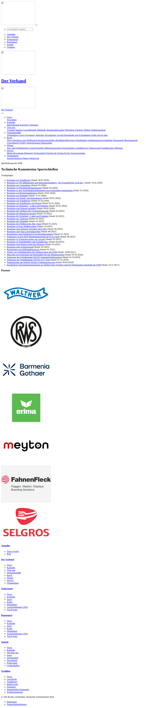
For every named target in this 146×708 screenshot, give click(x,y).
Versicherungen (33, 143)
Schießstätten (81, 140)
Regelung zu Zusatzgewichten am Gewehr (26, 239)
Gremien (11, 130)
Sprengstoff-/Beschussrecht (125, 140)
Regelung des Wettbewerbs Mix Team (24, 224)
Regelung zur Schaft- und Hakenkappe (24, 198)
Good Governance (27, 135)
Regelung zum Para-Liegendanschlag (23, 231)
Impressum (12, 702)
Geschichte (12, 679)
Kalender (11, 567)
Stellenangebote (98, 130)
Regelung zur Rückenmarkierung (22, 193)
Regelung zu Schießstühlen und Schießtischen (27, 242)
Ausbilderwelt (81, 148)
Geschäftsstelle (30, 130)
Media (10, 153)
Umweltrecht (13, 143)
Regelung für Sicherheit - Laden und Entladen (27, 216)
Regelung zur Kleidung (17, 195)
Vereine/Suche (63, 153)
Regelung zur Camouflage (19, 185)
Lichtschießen (13, 665)
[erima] (26, 426)
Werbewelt (34, 158)
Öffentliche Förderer (74, 130)
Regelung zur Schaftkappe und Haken (24, 203)
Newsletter (12, 120)
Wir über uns (12, 652)
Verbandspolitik (14, 573)
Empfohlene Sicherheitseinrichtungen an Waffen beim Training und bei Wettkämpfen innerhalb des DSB (54, 265)
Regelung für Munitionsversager (21, 213)
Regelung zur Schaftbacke (19, 180)
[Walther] (26, 311)
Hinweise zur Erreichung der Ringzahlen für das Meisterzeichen (35, 254)
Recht (9, 575)
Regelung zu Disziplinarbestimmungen (24, 188)
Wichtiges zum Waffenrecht (25, 140)
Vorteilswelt (51, 153)
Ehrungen (11, 687)
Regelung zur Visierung (17, 218)
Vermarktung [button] (13, 156)
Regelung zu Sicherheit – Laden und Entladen (27, 206)
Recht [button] (9, 138)
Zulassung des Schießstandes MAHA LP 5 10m (28, 260)
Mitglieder (42, 130)
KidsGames (12, 663)
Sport (9, 599)
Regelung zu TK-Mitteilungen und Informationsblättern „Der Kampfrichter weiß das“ (45, 183)
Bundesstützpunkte (56, 130)
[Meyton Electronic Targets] (26, 464)
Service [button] (10, 150)
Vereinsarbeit (39, 153)
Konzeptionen (68, 148)
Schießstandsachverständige (100, 140)
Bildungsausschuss (53, 148)
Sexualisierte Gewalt (54, 135)
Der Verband (13, 80)
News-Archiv (13, 551)
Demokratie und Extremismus (77, 135)
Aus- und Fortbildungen (18, 148)
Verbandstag (13, 135)
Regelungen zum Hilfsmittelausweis (23, 249)
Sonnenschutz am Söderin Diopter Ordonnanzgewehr (31, 262)
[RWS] (26, 349)
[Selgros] (26, 540)
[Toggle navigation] (2, 113)
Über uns (11, 570)
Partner (25, 158)
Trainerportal (94, 148)
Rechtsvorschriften (46, 140)
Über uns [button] (11, 127)
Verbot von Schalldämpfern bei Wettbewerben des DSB (32, 252)
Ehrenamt (28, 153)
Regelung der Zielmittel (17, 221)
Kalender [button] (11, 122)
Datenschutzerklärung (17, 704)
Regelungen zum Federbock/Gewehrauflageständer (30, 234)
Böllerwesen (12, 684)
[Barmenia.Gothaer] (26, 387)
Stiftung (87, 130)
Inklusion (40, 135)
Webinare (118, 148)
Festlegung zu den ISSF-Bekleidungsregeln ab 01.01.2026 (33, 236)
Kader (9, 602)
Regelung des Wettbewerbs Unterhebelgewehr (28, 211)
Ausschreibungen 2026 (17, 607)
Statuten (19, 130)
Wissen (10, 578)
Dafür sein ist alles (99, 135)
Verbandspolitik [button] (14, 132)
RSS (9, 554)
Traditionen (12, 682)
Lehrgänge (33, 125)
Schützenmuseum (15, 692)
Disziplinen (12, 604)
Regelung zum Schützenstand (20, 247)
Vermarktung (13, 583)
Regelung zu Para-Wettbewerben (21, 226)
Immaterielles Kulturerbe (18, 689)
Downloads (18, 153)
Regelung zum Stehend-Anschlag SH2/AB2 (27, 229)
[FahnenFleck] (26, 502)
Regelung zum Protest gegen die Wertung (25, 244)
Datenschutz (46, 143)
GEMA (22, 143)
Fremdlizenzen (107, 148)
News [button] (9, 117)
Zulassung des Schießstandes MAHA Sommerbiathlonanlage (34, 257)
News (10, 140)
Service (10, 580)
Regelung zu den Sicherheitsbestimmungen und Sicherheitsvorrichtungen (40, 190)
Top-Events (12, 610)
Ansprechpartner (36, 148)
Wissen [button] (10, 145)
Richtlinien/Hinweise (65, 140)
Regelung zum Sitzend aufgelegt (21, 208)
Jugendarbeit (12, 658)
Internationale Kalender (18, 125)
